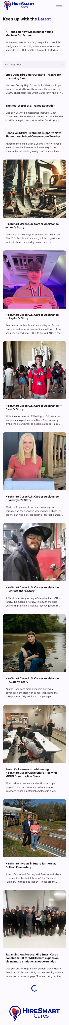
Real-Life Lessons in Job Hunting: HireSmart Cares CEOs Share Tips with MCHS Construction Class (31, 773)
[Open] (59, 5)
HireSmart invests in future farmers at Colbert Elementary (31, 865)
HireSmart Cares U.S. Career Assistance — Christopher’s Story (32, 589)
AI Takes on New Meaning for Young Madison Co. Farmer (29, 33)
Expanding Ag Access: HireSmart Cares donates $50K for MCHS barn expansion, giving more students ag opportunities (32, 958)
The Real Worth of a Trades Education (30, 105)
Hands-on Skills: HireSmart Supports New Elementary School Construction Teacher (33, 134)
